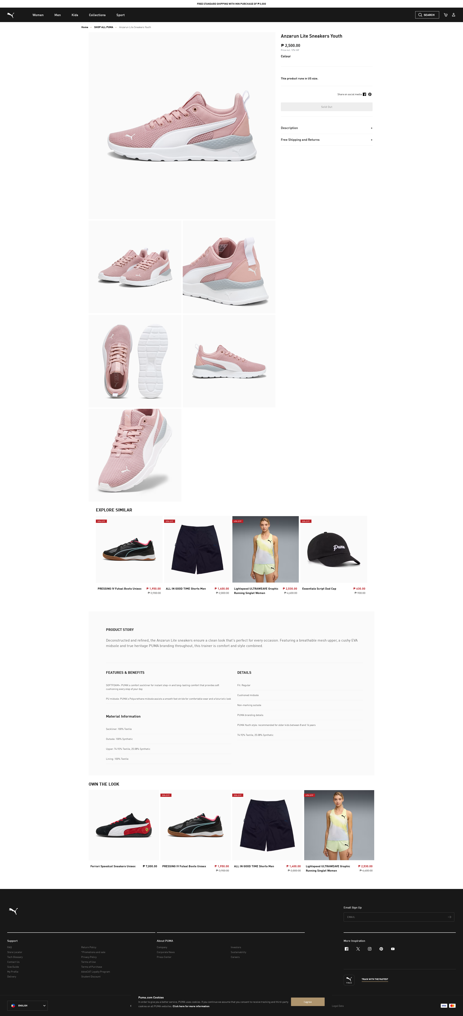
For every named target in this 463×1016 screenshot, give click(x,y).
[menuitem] (38, 15)
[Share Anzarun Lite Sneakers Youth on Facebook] (364, 94)
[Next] (361, 556)
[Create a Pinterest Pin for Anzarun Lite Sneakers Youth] (370, 94)
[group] (129, 556)
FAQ (9, 947)
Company (162, 947)
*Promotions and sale (93, 952)
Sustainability (238, 952)
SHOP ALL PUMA (103, 27)
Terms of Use (88, 961)
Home (84, 27)
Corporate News (166, 952)
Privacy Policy (89, 956)
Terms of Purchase (91, 966)
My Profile (12, 971)
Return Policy (88, 947)
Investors (236, 947)
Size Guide (13, 966)
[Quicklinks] (454, 15)
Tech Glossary (15, 956)
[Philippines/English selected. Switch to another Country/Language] (27, 1005)
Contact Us (13, 961)
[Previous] (101, 556)
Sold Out (326, 106)
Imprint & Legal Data (332, 1005)
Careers (235, 956)
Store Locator (14, 952)
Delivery (11, 976)
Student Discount (91, 976)
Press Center (164, 956)
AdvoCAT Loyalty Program (95, 971)
